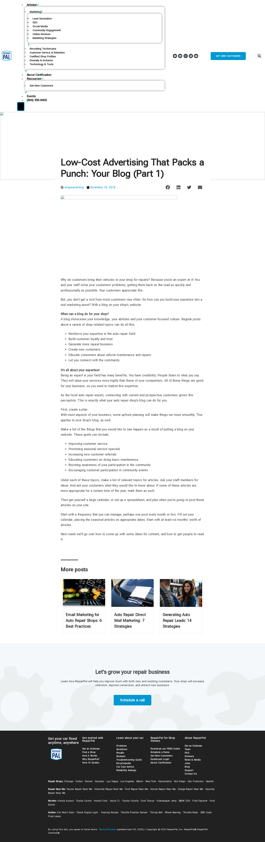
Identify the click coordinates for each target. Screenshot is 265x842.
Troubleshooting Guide (129, 759)
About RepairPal (195, 737)
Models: (52, 800)
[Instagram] (186, 56)
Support (189, 770)
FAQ (187, 752)
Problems (121, 745)
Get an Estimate (91, 748)
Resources (34, 78)
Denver (89, 781)
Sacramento (165, 781)
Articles (31, 5)
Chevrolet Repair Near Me (108, 789)
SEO (35, 22)
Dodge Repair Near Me (190, 789)
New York (150, 781)
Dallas (79, 781)
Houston (99, 781)
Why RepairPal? (91, 759)
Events (31, 96)
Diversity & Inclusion (41, 60)
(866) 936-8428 (37, 100)
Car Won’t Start (65, 812)
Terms (102, 829)
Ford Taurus (147, 800)
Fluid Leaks (54, 816)
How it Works (89, 755)
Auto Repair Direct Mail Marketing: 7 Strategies (130, 620)
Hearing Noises (109, 812)
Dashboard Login (160, 759)
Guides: (52, 812)
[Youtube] (196, 56)
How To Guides (90, 762)
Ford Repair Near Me (136, 789)
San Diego (179, 781)
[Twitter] (191, 56)
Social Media (40, 26)
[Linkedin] (180, 56)
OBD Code (205, 812)
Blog (187, 766)
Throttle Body (190, 812)
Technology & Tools (41, 64)
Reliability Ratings (126, 770)
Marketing (35, 11)
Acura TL (115, 800)
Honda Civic (100, 800)
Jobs (187, 763)
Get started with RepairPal (92, 739)
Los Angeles (127, 781)
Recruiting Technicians (43, 48)
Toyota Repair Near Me (79, 789)
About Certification (39, 75)
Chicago (68, 781)
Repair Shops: (55, 781)
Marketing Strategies (44, 38)
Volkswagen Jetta (167, 800)
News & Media (193, 759)
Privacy (112, 829)
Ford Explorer (199, 800)
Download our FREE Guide (165, 748)
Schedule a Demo (160, 752)
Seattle (210, 781)
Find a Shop (89, 752)
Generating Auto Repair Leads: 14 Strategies (177, 620)
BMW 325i (184, 800)
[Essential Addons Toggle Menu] (20, 106)
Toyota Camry (84, 800)
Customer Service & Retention (47, 52)
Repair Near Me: (57, 789)
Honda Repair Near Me (163, 789)
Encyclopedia (123, 763)
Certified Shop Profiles (43, 56)
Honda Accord (66, 800)
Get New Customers (41, 85)
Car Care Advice (125, 766)
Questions (121, 749)
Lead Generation (42, 18)
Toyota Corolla (130, 800)
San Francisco (196, 781)
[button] (259, 56)
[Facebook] (175, 56)
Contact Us (191, 773)
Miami (139, 781)
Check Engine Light (87, 812)
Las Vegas (112, 781)
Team (187, 749)
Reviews (120, 756)
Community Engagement (47, 30)
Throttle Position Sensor (134, 812)
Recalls (120, 752)
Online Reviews (41, 34)
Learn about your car (130, 737)
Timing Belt (156, 812)
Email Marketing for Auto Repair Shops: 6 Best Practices (84, 620)
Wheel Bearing (173, 812)
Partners (189, 756)
